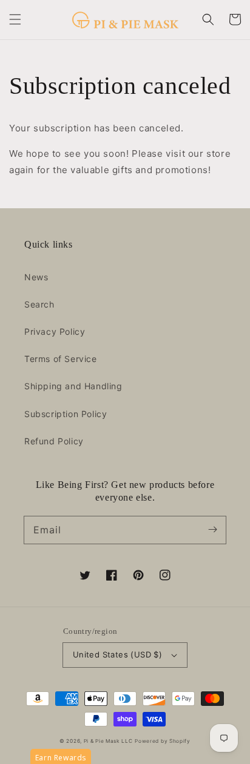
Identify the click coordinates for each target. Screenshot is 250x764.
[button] (15, 19)
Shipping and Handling (73, 386)
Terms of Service (60, 359)
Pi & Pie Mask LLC (108, 741)
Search (39, 304)
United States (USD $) (117, 654)
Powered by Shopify (163, 741)
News (36, 277)
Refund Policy (54, 441)
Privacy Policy (54, 331)
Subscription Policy (65, 414)
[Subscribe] (212, 529)
